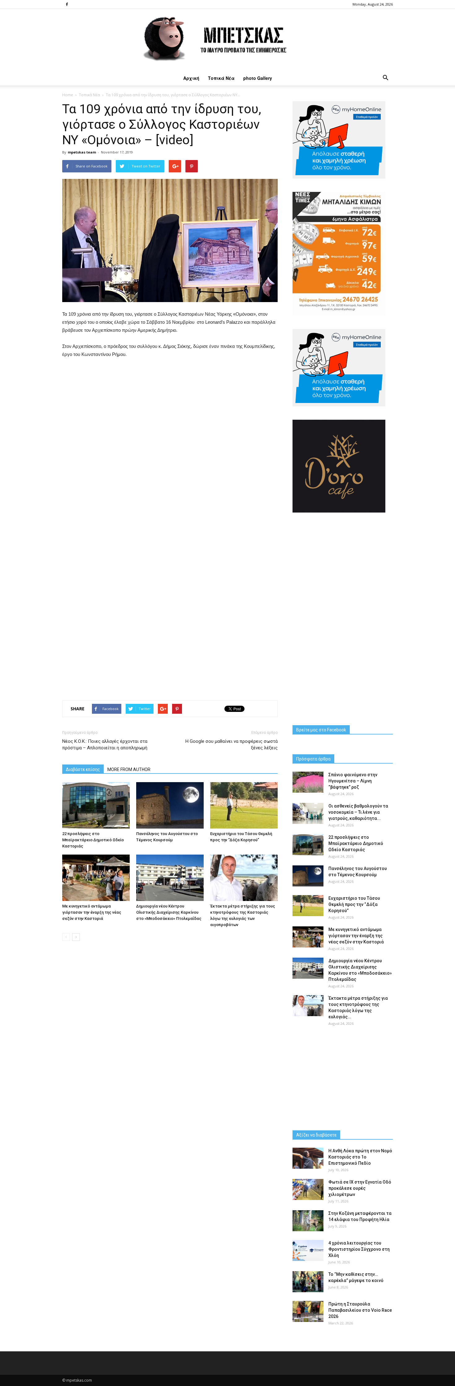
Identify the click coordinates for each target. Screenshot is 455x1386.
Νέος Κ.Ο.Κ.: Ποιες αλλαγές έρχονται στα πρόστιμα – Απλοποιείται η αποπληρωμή (104, 744)
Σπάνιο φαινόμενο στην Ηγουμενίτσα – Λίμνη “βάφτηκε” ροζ (352, 781)
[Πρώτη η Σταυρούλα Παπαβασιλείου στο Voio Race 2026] (307, 1311)
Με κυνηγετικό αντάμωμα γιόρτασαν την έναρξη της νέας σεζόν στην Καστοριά (91, 912)
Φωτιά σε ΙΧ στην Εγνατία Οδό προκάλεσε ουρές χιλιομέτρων (359, 1188)
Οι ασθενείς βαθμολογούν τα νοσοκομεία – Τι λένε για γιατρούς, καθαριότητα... (358, 812)
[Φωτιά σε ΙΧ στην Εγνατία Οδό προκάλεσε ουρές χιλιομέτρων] (307, 1189)
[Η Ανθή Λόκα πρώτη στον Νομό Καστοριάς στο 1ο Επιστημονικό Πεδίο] (307, 1158)
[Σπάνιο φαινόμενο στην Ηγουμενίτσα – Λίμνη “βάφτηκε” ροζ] (307, 782)
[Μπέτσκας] (227, 40)
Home (67, 94)
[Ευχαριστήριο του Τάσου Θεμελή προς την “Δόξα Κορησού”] (244, 805)
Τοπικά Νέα (221, 78)
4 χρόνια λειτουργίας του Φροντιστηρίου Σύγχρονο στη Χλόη (359, 1249)
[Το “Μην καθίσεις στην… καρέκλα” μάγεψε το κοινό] (307, 1282)
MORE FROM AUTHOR (128, 769)
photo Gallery (257, 78)
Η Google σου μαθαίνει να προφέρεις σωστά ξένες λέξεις (231, 744)
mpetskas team (82, 152)
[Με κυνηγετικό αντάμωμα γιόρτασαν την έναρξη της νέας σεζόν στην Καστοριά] (96, 878)
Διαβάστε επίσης (83, 769)
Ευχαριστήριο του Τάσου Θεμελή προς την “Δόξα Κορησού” (354, 904)
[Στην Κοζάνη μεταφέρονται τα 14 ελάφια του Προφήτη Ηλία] (307, 1221)
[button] (385, 78)
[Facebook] (67, 4)
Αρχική (191, 78)
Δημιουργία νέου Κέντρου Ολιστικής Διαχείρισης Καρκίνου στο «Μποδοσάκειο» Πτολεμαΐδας (169, 912)
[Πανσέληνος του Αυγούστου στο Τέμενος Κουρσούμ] (170, 805)
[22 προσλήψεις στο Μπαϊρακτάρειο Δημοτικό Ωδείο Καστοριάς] (96, 805)
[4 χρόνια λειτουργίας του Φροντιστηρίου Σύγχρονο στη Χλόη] (307, 1250)
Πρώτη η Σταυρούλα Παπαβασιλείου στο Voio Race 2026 (360, 1310)
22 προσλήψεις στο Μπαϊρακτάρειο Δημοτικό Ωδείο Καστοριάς (93, 839)
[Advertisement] (170, 659)
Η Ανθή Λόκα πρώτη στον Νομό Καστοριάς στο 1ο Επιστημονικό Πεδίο (360, 1157)
